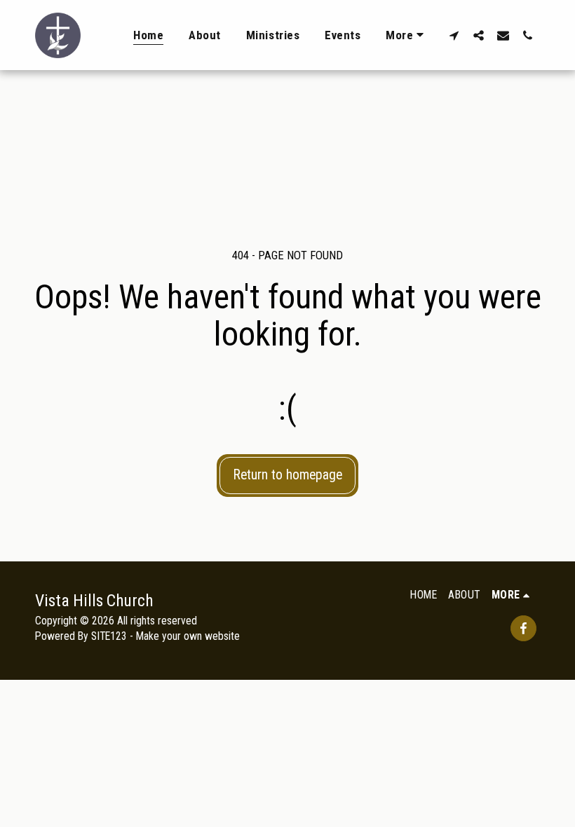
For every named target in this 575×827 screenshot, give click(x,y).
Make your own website (188, 636)
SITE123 (109, 636)
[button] (454, 35)
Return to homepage (287, 475)
